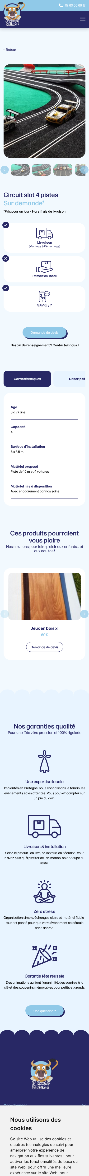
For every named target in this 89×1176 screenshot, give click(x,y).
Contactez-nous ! (66, 345)
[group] (44, 614)
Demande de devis (45, 332)
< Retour (10, 49)
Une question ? (44, 1010)
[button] (20, 170)
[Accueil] (15, 15)
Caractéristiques (27, 378)
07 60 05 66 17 (75, 5)
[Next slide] (84, 170)
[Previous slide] (4, 614)
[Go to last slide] (4, 170)
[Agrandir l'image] (44, 155)
